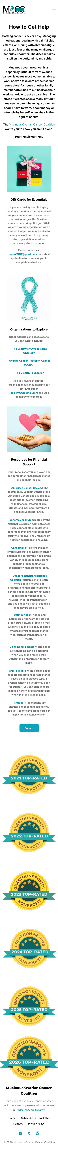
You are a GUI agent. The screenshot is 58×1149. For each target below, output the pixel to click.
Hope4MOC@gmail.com (31, 1109)
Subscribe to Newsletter (35, 1118)
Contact (18, 1123)
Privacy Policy (36, 1123)
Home (12, 1118)
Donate (29, 728)
